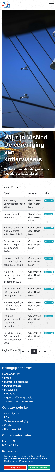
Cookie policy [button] (11, 461)
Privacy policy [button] (26, 461)
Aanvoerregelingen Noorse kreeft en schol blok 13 (14, 305)
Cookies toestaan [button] (38, 467)
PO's (6, 417)
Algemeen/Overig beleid (18, 397)
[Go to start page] (23, 351)
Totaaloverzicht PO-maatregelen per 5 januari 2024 (14, 292)
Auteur (32, 193)
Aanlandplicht (12, 373)
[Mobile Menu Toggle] (51, 5)
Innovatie (9, 393)
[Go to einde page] (44, 351)
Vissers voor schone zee (18, 401)
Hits (46, 193)
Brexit (7, 377)
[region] (27, 154)
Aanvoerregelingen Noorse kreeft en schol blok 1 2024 (14, 261)
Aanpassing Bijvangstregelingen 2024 (14, 203)
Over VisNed (11, 413)
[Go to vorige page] (28, 351)
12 (34, 351)
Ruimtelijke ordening (16, 381)
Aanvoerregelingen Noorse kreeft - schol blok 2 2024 (14, 231)
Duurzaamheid (12, 385)
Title (6, 193)
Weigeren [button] (15, 467)
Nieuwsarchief (12, 429)
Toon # (6, 187)
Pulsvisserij (10, 389)
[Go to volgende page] (39, 351)
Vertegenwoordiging (16, 421)
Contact (9, 425)
